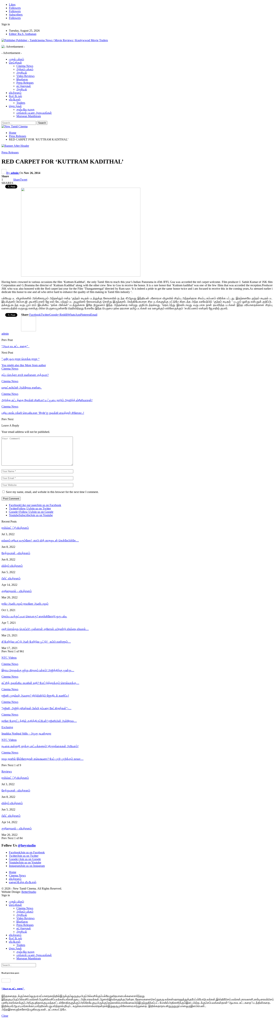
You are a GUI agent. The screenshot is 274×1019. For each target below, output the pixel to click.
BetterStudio (28, 891)
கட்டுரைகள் (23, 86)
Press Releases (25, 82)
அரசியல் (21, 72)
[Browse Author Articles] (28, 330)
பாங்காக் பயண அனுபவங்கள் (34, 112)
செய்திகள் (15, 62)
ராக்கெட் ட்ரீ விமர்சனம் (15, 527)
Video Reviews (25, 76)
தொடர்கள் (15, 106)
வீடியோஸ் (15, 99)
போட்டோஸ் (15, 96)
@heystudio (27, 845)
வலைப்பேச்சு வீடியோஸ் (22, 882)
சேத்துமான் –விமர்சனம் (15, 553)
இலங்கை (22, 79)
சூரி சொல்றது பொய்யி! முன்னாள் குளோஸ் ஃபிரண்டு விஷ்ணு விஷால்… (45, 629)
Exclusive (7, 727)
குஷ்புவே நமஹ (25, 109)
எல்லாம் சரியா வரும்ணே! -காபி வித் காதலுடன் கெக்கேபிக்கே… (40, 540)
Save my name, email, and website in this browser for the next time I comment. (52, 492)
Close (4, 1015)
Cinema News (24, 66)
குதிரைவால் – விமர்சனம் (16, 591)
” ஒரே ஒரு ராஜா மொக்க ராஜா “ (20, 359)
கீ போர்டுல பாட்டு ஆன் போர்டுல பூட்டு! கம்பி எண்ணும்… (36, 641)
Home (12, 872)
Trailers (20, 102)
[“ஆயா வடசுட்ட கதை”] (5, 981)
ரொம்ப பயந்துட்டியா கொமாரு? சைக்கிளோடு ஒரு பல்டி (34, 616)
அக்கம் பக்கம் (24, 69)
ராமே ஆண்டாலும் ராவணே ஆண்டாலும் (24, 603)
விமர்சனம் (15, 92)
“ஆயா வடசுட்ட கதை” (15, 346)
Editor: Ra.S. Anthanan (22, 34)
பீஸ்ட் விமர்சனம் (11, 578)
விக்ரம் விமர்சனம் (12, 565)
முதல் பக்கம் (16, 59)
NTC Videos (9, 739)
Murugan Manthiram (28, 116)
